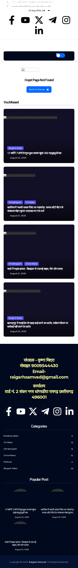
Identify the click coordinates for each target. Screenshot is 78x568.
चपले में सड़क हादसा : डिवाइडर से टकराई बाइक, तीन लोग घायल (35, 268)
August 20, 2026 (18, 331)
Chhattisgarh (15, 202)
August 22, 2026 (18, 158)
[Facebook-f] (11, 20)
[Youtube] (25, 20)
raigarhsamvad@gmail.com (39, 377)
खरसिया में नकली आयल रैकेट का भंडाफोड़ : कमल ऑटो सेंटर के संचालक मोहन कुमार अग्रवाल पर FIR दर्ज (57, 512)
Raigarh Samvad (37, 562)
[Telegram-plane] (52, 20)
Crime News (31, 264)
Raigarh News (15, 148)
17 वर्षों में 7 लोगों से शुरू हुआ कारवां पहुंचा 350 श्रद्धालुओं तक (34, 153)
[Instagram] (66, 20)
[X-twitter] (39, 20)
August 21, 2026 (18, 216)
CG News (30, 202)
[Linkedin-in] (39, 30)
